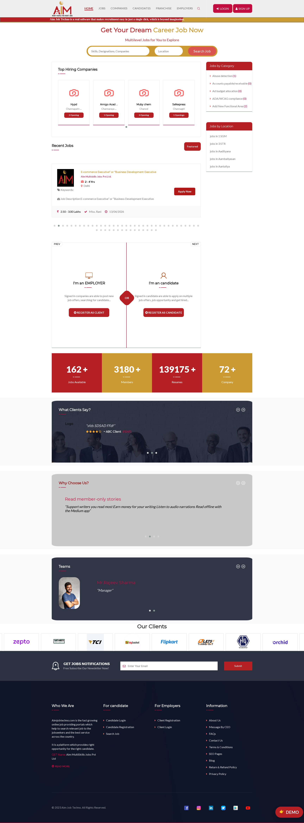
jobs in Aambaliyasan (222, 158)
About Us (215, 720)
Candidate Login (116, 720)
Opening (74, 115)
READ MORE (62, 766)
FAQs (212, 733)
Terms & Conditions (221, 747)
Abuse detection (224, 75)
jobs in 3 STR (218, 143)
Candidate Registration (120, 727)
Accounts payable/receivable (231, 83)
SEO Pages (215, 753)
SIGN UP (244, 8)
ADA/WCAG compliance (229, 98)
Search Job (112, 733)
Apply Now (184, 191)
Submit (238, 665)
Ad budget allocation (227, 91)
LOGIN (224, 8)
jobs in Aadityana (220, 151)
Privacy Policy (217, 773)
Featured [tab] (192, 146)
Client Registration (168, 720)
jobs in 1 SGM (218, 136)
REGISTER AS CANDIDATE (165, 312)
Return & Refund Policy (223, 767)
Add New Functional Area (229, 106)
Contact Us (216, 740)
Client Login (164, 727)
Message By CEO (219, 727)
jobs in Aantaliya (220, 166)
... (81, 108)
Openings (178, 115)
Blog (212, 760)
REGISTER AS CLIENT (90, 312)
